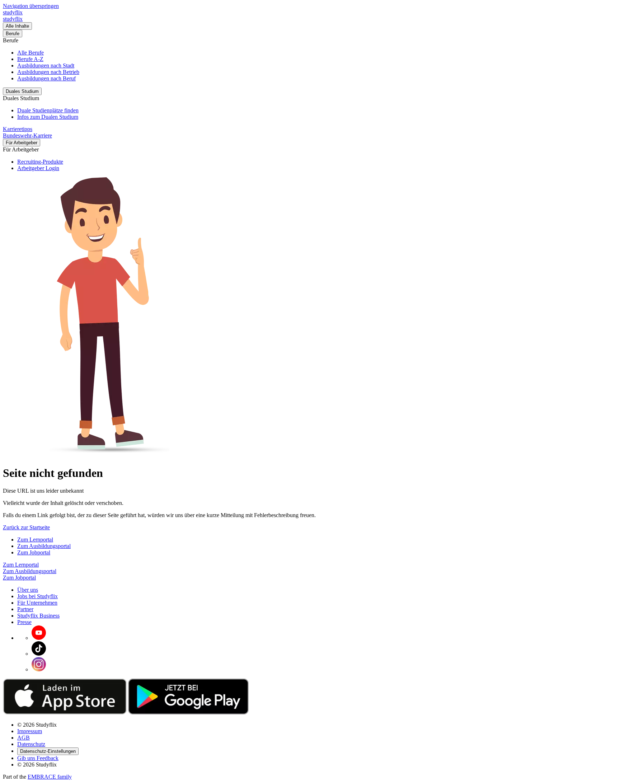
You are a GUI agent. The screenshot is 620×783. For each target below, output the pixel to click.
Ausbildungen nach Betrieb (48, 72)
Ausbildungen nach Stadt (45, 65)
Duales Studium (22, 91)
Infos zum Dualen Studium (47, 117)
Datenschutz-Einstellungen (48, 751)
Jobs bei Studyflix (37, 596)
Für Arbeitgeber (21, 142)
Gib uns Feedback (37, 758)
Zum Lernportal (35, 539)
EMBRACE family (50, 777)
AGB (23, 738)
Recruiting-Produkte (40, 162)
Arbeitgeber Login (38, 168)
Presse (24, 622)
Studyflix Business (38, 616)
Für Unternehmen (37, 603)
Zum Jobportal (33, 552)
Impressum (29, 731)
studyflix (13, 12)
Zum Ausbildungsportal (44, 546)
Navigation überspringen (31, 6)
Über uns (27, 590)
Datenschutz (31, 744)
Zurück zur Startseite (26, 527)
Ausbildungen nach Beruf (46, 78)
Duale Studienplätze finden (48, 110)
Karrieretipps (17, 129)
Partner (25, 609)
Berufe (12, 33)
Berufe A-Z (30, 59)
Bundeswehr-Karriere (27, 135)
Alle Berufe (30, 53)
